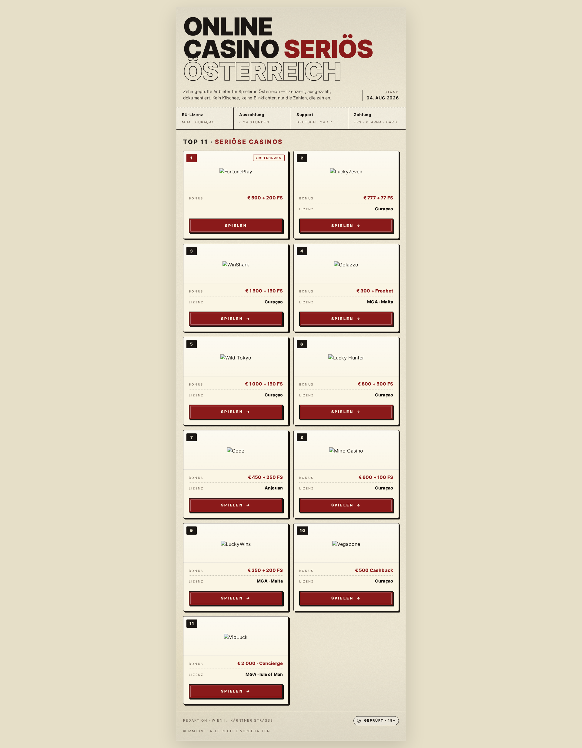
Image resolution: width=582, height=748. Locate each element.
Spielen (236, 225)
